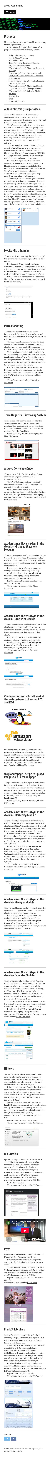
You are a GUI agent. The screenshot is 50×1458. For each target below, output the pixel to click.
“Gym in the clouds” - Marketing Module (26, 86)
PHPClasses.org (18, 1343)
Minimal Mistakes (10, 1451)
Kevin (21, 1182)
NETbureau (12, 499)
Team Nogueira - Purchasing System (24, 63)
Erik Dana (33, 1120)
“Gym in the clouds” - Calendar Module (25, 91)
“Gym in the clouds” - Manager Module (25, 88)
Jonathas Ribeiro (13, 5)
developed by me (28, 1107)
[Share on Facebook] (13, 1439)
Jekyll (33, 1449)
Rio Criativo (14, 96)
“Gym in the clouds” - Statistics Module (25, 73)
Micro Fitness (25, 334)
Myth (11, 98)
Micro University (14, 281)
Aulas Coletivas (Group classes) (22, 55)
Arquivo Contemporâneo (19, 65)
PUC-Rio (36, 1180)
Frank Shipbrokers (16, 101)
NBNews (12, 93)
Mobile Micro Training (18, 58)
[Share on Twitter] (7, 1439)
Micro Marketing (16, 60)
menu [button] (12, 12)
